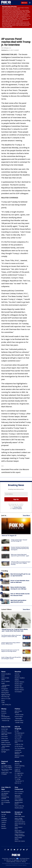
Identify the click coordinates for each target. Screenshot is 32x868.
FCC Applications (19, 773)
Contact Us (18, 767)
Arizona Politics (19, 716)
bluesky (20, 849)
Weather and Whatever (18, 752)
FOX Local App (5, 800)
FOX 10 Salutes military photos (19, 799)
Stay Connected (19, 788)
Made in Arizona (5, 742)
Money (3, 709)
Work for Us (18, 783)
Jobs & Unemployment (5, 715)
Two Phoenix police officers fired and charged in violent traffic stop (11, 636)
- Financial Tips (5, 720)
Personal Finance (5, 718)
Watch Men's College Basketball (19, 831)
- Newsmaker (18, 718)
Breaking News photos (19, 803)
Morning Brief (5, 692)
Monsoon (17, 676)
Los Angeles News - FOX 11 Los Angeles (6, 766)
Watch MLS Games (20, 841)
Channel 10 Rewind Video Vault (6, 733)
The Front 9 (18, 739)
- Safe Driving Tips (6, 704)
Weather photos (19, 808)
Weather (18, 672)
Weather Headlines (20, 678)
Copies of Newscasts (18, 770)
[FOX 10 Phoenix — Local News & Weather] (6, 3)
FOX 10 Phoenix (5, 48)
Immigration (4, 688)
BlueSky (3, 826)
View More (26, 515)
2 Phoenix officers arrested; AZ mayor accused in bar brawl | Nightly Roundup (20, 563)
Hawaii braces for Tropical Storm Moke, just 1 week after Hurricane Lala (15, 630)
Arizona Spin (4, 729)
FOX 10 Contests (19, 791)
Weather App (18, 686)
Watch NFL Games (20, 816)
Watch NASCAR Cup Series (20, 824)
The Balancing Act (19, 733)
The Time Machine (20, 748)
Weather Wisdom (19, 689)
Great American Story (19, 741)
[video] (16, 620)
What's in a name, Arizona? (19, 756)
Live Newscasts (5, 791)
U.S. (10, 48)
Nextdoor (3, 828)
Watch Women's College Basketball (19, 834)
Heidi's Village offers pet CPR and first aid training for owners (11, 658)
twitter (8, 849)
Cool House (4, 736)
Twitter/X (3, 822)
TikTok (3, 816)
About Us (18, 761)
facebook (5, 849)
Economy (3, 713)
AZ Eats (17, 731)
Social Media (6, 812)
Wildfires (17, 680)
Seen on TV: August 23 (9, 535)
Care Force (4, 731)
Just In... (4, 515)
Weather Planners (19, 682)
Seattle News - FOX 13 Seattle (6, 773)
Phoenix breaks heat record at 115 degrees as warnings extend (10, 650)
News (3, 672)
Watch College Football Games (19, 819)
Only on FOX (5, 727)
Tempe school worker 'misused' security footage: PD (19, 540)
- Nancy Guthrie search (5, 747)
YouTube (3, 814)
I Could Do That (19, 744)
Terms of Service (17, 508)
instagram (11, 849)
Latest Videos (6, 609)
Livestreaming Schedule (5, 797)
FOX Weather (18, 691)
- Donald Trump (19, 722)
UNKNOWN (18, 750)
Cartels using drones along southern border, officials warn (10, 643)
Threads (3, 824)
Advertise (17, 764)
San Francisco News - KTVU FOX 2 (6, 769)
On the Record (18, 746)
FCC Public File (18, 775)
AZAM (3, 676)
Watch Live (24, 2)
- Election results (19, 714)
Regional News (4, 762)
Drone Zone (4, 738)
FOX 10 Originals (18, 728)
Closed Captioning (19, 765)
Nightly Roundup (5, 694)
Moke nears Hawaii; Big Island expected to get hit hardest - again (20, 555)
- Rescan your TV (19, 781)
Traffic (3, 702)
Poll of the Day (5, 696)
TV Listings (17, 779)
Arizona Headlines (6, 674)
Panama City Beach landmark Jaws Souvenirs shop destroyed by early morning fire (20, 548)
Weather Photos (19, 688)
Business (3, 711)
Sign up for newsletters (18, 796)
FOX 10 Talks (18, 737)
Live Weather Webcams (4, 794)
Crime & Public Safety (5, 678)
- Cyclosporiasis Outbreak (5, 686)
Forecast (17, 674)
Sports (3, 700)
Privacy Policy (18, 507)
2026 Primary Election (18, 711)
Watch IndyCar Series (18, 828)
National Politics (19, 720)
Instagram (4, 818)
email (23, 849)
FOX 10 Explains (5, 681)
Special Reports (5, 750)
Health (3, 683)
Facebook (4, 820)
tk (17, 849)
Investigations (5, 740)
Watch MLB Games (20, 822)
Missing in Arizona (6, 744)
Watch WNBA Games (18, 838)
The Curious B (18, 735)
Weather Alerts (19, 684)
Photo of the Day (19, 806)
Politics (17, 709)
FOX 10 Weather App (5, 803)
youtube (14, 849)
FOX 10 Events (18, 793)
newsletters (27, 849)
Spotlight (3, 752)
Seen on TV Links (5, 698)
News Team (18, 777)
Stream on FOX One (18, 813)
